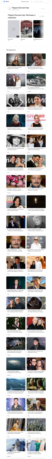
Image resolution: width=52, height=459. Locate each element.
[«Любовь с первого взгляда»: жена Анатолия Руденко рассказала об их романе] (15, 83)
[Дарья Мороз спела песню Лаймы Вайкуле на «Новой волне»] (36, 245)
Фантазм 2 (10, 39)
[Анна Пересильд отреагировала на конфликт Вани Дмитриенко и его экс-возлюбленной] (15, 164)
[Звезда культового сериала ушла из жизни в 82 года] (15, 144)
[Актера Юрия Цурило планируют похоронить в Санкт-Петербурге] (36, 387)
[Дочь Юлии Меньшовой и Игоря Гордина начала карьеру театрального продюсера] (36, 144)
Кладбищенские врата (39, 39)
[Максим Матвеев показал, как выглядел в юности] (36, 346)
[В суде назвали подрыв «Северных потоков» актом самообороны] (15, 367)
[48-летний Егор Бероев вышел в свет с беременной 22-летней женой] (15, 306)
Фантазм (23, 39)
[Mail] (4, 1)
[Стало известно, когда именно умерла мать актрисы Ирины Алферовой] (36, 407)
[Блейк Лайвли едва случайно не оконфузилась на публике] (15, 427)
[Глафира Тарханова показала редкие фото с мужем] (15, 62)
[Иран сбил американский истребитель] (15, 448)
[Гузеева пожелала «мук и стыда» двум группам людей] (15, 204)
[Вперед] (43, 16)
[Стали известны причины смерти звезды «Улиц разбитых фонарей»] (36, 204)
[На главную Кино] (7, 1)
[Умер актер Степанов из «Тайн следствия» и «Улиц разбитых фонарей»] (36, 285)
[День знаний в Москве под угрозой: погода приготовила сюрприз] (15, 326)
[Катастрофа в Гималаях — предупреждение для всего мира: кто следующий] (36, 83)
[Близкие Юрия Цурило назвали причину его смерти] (36, 184)
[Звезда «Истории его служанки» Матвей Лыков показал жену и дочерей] (15, 285)
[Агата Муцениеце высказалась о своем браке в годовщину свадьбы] (36, 164)
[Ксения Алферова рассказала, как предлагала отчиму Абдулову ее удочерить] (15, 103)
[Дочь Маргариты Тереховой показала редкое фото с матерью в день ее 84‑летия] (36, 62)
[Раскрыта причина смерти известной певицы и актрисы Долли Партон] (15, 123)
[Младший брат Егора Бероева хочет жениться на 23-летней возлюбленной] (36, 265)
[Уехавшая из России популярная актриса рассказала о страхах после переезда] (36, 123)
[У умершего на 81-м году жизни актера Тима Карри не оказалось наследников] (15, 265)
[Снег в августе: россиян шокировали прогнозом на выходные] (36, 427)
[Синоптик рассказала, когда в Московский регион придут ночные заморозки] (15, 346)
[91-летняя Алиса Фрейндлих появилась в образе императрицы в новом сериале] (15, 225)
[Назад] (40, 16)
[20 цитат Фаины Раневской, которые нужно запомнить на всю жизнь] (36, 225)
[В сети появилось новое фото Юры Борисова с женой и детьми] (36, 326)
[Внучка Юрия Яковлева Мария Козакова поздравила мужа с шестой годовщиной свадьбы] (36, 103)
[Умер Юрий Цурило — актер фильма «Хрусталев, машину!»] (15, 245)
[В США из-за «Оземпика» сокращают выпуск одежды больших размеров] (36, 448)
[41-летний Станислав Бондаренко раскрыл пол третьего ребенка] (36, 367)
